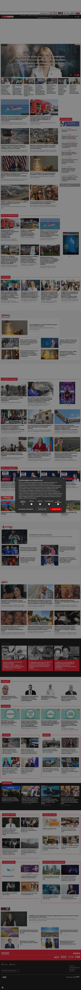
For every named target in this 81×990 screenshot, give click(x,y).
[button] (26, 509)
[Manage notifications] (2, 987)
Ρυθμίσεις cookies (23, 498)
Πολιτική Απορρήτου (31, 498)
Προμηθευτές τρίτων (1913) (52, 488)
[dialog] (40, 495)
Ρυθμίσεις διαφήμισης (23, 496)
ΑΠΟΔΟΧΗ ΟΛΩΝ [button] (56, 509)
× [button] (63, 478)
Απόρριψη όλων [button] (42, 509)
